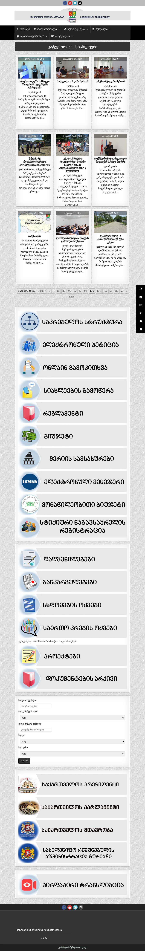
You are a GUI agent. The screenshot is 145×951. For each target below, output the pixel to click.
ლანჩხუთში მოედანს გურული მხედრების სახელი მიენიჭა (110, 160)
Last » (72, 296)
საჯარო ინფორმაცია (32, 36)
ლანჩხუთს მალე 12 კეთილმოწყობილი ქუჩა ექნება (110, 239)
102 (105, 291)
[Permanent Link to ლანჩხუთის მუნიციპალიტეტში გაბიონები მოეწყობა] (72, 223)
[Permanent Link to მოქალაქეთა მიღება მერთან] (72, 68)
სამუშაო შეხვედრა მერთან (110, 81)
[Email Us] (75, 3)
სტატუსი (23, 747)
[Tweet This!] (21, 77)
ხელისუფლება (76, 29)
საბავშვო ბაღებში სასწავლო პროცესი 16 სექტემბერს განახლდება (34, 84)
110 (116, 291)
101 (99, 291)
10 (58, 291)
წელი (21, 735)
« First (41, 291)
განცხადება (34, 236)
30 (69, 291)
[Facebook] (65, 3)
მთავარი (25, 29)
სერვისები (102, 29)
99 (85, 291)
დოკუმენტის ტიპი (28, 711)
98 (80, 291)
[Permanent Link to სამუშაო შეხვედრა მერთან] (110, 68)
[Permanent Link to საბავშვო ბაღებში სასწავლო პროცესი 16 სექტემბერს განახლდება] (34, 68)
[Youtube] (70, 3)
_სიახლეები (34, 65)
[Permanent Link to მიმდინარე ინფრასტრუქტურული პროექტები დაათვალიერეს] (34, 145)
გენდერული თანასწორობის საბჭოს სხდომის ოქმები (47, 641)
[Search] (80, 3)
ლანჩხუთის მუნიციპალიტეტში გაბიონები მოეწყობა (72, 239)
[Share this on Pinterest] (41, 77)
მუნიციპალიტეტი (47, 29)
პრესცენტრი (62, 36)
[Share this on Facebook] (28, 77)
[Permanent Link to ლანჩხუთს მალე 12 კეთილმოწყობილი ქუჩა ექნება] (110, 222)
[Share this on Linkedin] (47, 77)
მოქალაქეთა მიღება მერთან (72, 81)
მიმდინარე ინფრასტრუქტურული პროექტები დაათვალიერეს (34, 161)
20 (63, 291)
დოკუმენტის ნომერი (29, 723)
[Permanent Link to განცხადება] (34, 222)
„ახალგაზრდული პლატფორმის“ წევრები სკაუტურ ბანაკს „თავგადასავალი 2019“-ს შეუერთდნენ (72, 164)
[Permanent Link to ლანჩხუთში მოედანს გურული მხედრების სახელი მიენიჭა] (110, 145)
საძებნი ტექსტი (27, 700)
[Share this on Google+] (34, 77)
